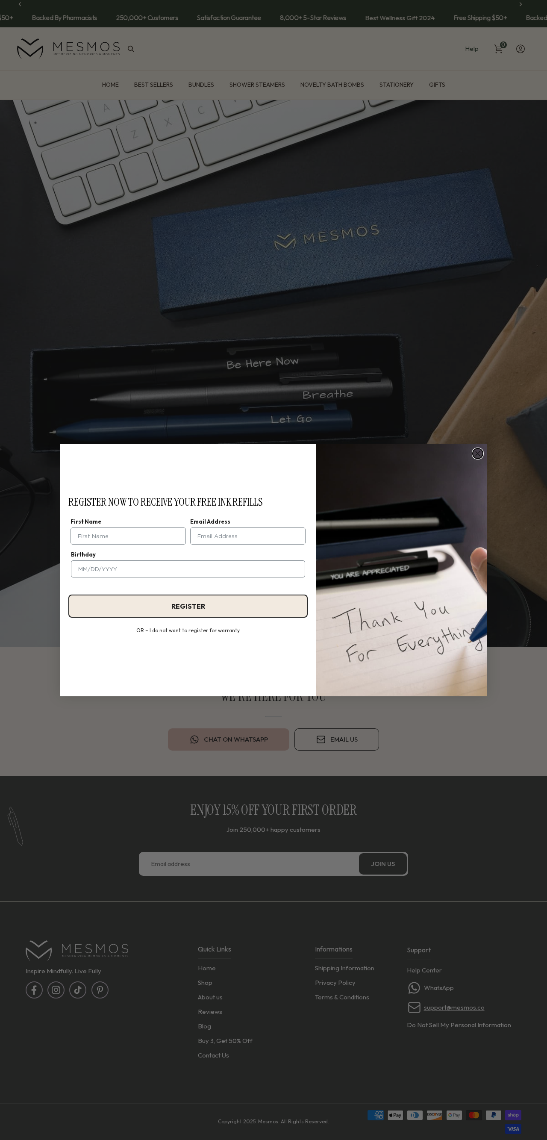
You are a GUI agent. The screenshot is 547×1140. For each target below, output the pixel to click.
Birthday (83, 554)
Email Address (210, 521)
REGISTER (188, 606)
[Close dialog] (478, 453)
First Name (86, 521)
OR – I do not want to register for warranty (188, 630)
